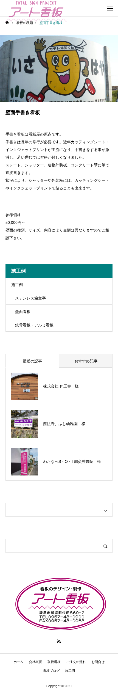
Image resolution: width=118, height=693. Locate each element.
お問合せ (98, 662)
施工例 (17, 284)
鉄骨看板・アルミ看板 (34, 325)
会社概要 (35, 662)
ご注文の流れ (76, 662)
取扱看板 (54, 662)
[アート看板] (36, 8)
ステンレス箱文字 (30, 298)
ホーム (18, 662)
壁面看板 (22, 311)
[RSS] (59, 641)
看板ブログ (51, 671)
